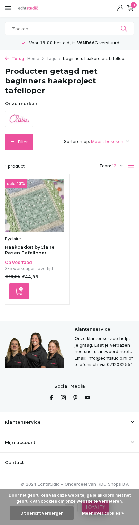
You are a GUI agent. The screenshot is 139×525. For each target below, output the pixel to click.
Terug (17, 58)
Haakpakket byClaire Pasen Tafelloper (30, 249)
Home (33, 58)
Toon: (105, 165)
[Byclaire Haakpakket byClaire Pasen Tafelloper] (34, 205)
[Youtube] (87, 398)
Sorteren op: (77, 141)
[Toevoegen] (19, 291)
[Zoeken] (124, 28)
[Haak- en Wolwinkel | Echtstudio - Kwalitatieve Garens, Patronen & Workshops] (35, 8)
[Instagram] (63, 398)
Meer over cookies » (103, 513)
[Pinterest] (75, 398)
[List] (131, 166)
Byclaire (13, 238)
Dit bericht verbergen (41, 513)
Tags (51, 58)
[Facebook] (51, 398)
